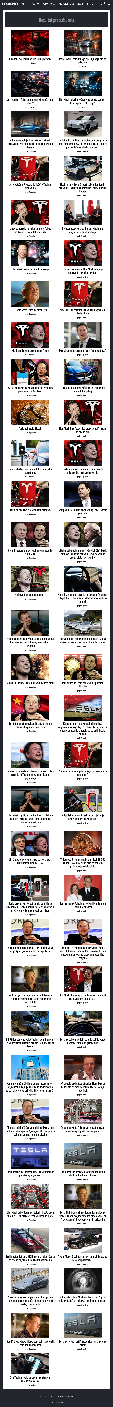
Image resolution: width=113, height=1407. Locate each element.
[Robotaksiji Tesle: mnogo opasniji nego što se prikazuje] (83, 49)
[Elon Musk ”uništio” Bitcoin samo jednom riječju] (30, 673)
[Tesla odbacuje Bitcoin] (30, 419)
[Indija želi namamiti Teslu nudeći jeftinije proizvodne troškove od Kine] (83, 807)
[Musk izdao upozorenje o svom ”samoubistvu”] (83, 339)
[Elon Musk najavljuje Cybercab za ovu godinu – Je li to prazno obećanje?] (83, 90)
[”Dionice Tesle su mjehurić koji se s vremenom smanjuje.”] (83, 763)
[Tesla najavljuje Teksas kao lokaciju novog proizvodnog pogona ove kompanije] (83, 1119)
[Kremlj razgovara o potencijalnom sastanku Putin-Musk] (30, 542)
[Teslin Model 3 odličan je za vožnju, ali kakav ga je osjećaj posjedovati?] (83, 1247)
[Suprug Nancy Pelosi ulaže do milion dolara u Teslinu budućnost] (83, 895)
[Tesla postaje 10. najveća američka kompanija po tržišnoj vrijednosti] (30, 1162)
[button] (100, 4)
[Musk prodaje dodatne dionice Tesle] (30, 339)
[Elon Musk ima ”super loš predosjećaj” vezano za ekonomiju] (83, 419)
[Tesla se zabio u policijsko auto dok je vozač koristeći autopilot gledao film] (83, 1031)
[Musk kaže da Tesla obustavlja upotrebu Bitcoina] (83, 673)
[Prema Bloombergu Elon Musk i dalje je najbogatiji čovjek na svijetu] (83, 259)
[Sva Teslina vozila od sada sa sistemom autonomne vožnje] (30, 1370)
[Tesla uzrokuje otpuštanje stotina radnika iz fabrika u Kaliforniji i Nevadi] (83, 1162)
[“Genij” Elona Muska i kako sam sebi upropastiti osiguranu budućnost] (30, 1332)
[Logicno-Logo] (10, 4)
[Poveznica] (105, 3)
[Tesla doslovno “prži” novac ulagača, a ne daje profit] (83, 1332)
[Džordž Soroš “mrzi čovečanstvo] (30, 300)
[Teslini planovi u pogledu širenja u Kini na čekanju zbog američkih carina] (30, 717)
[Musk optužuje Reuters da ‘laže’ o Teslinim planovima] (30, 176)
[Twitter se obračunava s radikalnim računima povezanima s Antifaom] (30, 378)
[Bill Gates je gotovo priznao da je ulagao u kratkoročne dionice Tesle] (30, 851)
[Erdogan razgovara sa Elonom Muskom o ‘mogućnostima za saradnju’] (83, 219)
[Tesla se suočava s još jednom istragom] (30, 500)
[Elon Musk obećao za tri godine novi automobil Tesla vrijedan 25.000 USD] (83, 987)
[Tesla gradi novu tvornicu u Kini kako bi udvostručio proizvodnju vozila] (83, 459)
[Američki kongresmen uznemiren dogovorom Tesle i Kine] (83, 300)
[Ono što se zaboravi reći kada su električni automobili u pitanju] (83, 378)
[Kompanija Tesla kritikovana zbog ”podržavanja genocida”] (83, 500)
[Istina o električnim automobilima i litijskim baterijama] (30, 459)
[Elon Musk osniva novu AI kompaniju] (30, 259)
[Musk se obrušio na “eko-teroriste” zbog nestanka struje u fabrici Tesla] (30, 219)
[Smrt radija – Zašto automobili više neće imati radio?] (30, 90)
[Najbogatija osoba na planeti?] (30, 586)
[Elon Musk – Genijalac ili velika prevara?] (30, 49)
